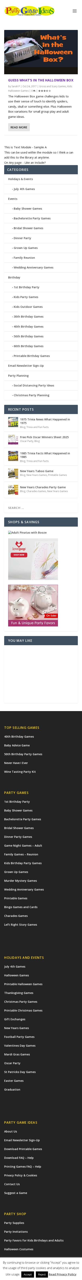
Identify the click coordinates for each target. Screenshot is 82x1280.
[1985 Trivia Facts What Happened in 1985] (13, 456)
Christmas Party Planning (31, 395)
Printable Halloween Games (23, 984)
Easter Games (13, 1081)
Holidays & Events (20, 179)
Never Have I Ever (16, 763)
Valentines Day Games (19, 1045)
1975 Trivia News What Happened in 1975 (45, 421)
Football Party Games (19, 1037)
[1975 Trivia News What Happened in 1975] (13, 422)
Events (12, 199)
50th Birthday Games (28, 336)
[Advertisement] (41, 674)
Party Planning (18, 375)
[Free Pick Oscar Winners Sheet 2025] (13, 440)
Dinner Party (22, 238)
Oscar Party (26, 441)
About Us (10, 1131)
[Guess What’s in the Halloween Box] (41, 52)
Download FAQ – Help (19, 1158)
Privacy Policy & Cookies (20, 1175)
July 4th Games (24, 189)
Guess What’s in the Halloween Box (41, 80)
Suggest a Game (15, 1193)
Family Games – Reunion (21, 854)
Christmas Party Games (20, 1002)
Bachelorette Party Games (32, 218)
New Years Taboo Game (36, 471)
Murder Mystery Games (20, 881)
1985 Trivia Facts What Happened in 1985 (45, 455)
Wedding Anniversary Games (33, 267)
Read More (19, 127)
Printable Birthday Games (32, 356)
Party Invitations (16, 1231)
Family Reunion (24, 258)
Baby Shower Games (28, 208)
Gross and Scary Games (52, 86)
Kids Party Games (26, 297)
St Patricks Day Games (20, 1072)
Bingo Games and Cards (20, 907)
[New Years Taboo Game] (13, 474)
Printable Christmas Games (23, 1010)
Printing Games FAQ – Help (22, 1166)
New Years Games (36, 475)
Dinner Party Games (18, 837)
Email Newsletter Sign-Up (26, 366)
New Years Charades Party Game (43, 487)
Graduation (12, 1089)
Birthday (14, 277)
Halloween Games (16, 975)
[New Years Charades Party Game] (13, 490)
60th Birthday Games (28, 346)
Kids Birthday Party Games (23, 863)
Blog (22, 427)
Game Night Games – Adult (23, 845)
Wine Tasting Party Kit (20, 772)
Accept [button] (28, 1274)
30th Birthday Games (28, 316)
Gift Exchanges (14, 1019)
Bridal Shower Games (28, 228)
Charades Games (36, 491)
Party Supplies (14, 1223)
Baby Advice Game (17, 745)
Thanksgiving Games (18, 993)
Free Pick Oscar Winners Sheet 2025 (44, 437)
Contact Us (12, 1184)
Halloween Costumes (18, 1249)
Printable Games (57, 475)
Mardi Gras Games (17, 1054)
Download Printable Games (23, 1149)
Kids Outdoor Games (28, 307)
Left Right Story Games (20, 924)
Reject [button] (42, 1274)
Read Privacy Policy (62, 1274)
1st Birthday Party (26, 287)
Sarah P (16, 86)
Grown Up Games (26, 248)
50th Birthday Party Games (23, 754)
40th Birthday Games (28, 326)
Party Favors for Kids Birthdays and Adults (33, 1240)
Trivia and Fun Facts (37, 427)
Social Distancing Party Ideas (34, 385)
